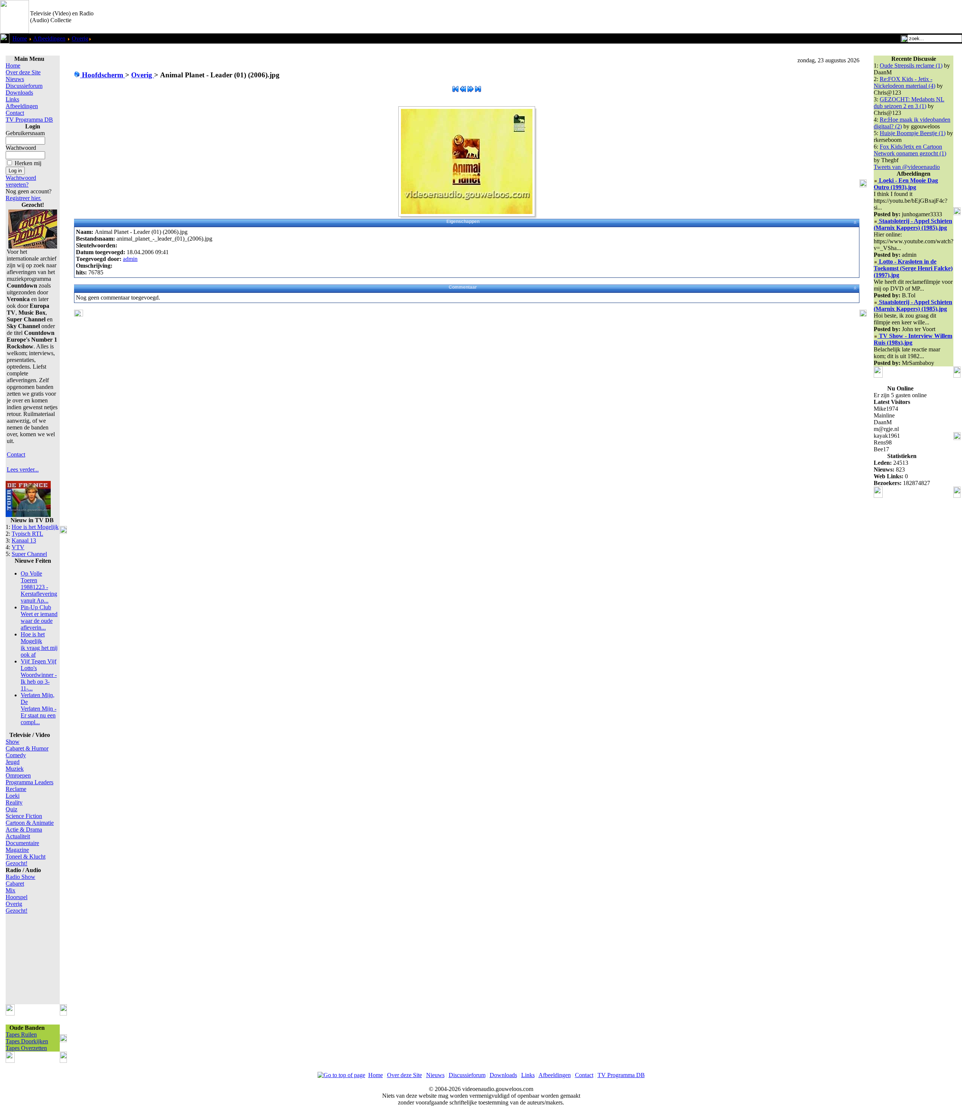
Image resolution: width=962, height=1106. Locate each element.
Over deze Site (23, 72)
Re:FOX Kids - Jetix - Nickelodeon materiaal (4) (904, 82)
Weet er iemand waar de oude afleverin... (39, 617)
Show (13, 741)
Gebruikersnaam (25, 133)
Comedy (16, 755)
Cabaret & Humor (27, 748)
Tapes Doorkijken (27, 1041)
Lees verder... (23, 469)
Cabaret (15, 883)
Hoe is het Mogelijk (35, 527)
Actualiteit (18, 836)
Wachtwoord (21, 148)
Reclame (16, 789)
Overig (80, 38)
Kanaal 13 (24, 540)
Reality (14, 802)
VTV (18, 547)
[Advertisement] (874, 17)
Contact (15, 113)
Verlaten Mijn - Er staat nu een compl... (38, 708)
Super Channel (29, 554)
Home (19, 38)
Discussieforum (24, 86)
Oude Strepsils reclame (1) (911, 65)
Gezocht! (16, 863)
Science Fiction (24, 816)
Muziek (15, 768)
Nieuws (15, 79)
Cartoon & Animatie (30, 823)
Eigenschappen (462, 221)
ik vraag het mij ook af (39, 644)
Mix (10, 890)
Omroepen (18, 775)
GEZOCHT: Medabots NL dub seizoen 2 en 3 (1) (909, 102)
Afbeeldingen (49, 38)
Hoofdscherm (102, 75)
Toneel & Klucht (25, 856)
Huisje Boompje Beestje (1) (912, 133)
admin (130, 259)
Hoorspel (16, 897)
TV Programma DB (29, 119)
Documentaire (22, 843)
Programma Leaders (29, 782)
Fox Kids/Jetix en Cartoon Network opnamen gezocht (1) (910, 150)
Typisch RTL (27, 533)
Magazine (17, 850)
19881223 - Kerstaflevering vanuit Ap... (39, 587)
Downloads (19, 92)
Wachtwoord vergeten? (21, 181)
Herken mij (28, 163)
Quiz (11, 809)
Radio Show (20, 877)
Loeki (13, 796)
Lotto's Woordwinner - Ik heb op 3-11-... (39, 675)
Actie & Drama (24, 829)
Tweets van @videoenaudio (907, 167)
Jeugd (13, 762)
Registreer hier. (23, 198)
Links (12, 99)
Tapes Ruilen (21, 1034)
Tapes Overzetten (26, 1048)
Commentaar (463, 287)
